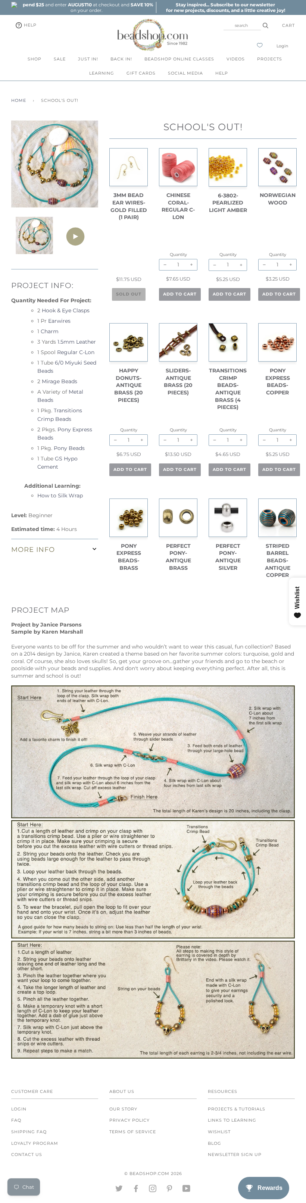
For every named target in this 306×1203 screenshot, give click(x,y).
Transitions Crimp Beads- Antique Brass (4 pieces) (228, 388)
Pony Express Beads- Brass (128, 557)
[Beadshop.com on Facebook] (136, 1190)
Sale (60, 59)
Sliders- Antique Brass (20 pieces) (178, 381)
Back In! (121, 59)
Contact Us (26, 1154)
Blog (214, 1143)
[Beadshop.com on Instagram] (153, 1190)
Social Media (185, 73)
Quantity (128, 254)
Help (29, 25)
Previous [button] (24, 167)
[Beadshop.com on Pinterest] (170, 1190)
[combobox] (242, 25)
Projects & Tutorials (236, 1109)
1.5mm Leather (76, 341)
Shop (34, 59)
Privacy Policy (129, 1120)
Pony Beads (69, 448)
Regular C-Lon (75, 352)
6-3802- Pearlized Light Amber (228, 202)
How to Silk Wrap (60, 495)
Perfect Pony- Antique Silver (228, 557)
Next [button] (84, 167)
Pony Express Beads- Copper (277, 381)
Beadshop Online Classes (179, 59)
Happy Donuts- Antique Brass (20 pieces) (128, 385)
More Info (33, 549)
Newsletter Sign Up (235, 1154)
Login (282, 46)
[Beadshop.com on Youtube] (186, 1190)
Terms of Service (132, 1131)
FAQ (16, 1120)
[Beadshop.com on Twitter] (119, 1190)
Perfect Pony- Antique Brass (178, 557)
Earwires (59, 321)
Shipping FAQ (29, 1131)
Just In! (88, 59)
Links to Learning (232, 1120)
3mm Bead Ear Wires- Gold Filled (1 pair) (128, 206)
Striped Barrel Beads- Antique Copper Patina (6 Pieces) (277, 568)
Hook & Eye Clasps (66, 310)
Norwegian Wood (278, 199)
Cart (288, 25)
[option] (86, 7)
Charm (50, 331)
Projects (269, 59)
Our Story (123, 1109)
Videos (236, 59)
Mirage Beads (59, 381)
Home (18, 100)
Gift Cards (141, 73)
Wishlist (219, 1131)
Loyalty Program (34, 1143)
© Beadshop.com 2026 (153, 1173)
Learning (101, 73)
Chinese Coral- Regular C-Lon (178, 206)
